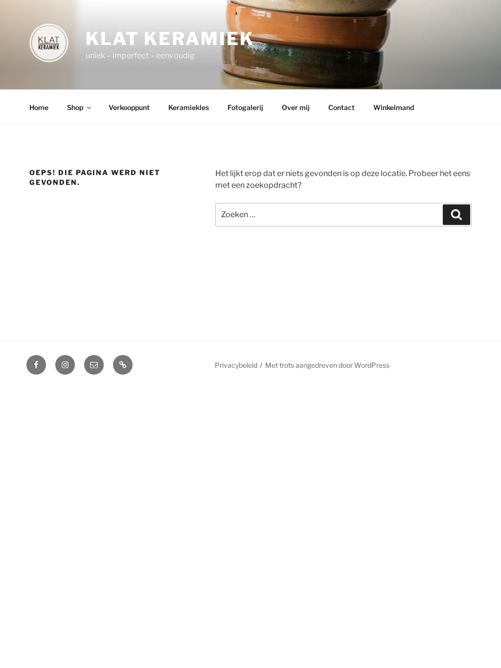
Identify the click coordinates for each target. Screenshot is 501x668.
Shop (75, 107)
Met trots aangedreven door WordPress (327, 365)
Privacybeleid (236, 365)
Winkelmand (393, 107)
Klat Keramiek (170, 38)
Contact (341, 107)
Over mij (296, 107)
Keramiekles (188, 107)
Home (38, 107)
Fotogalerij (245, 107)
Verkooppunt (129, 107)
